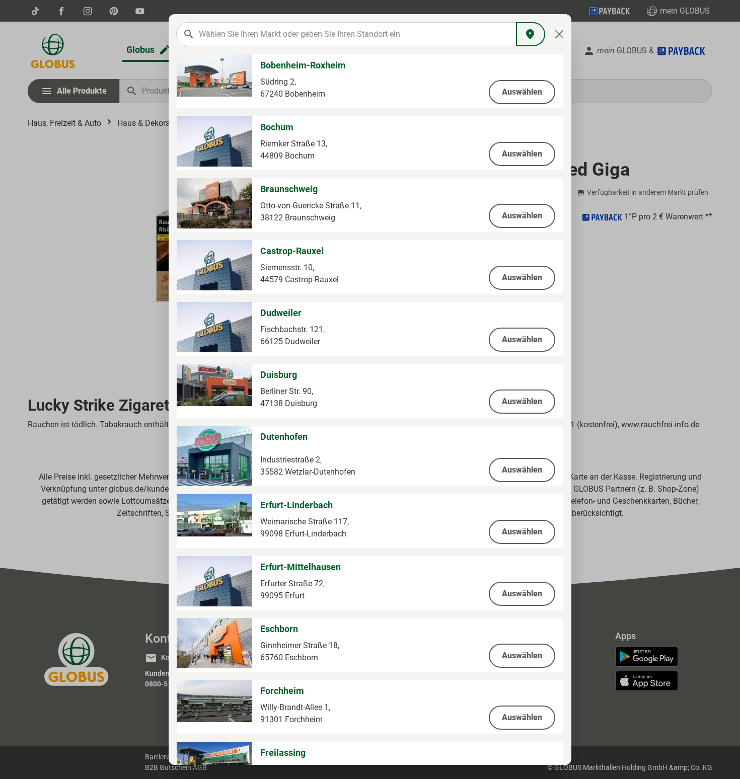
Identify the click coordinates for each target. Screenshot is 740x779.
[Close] (559, 34)
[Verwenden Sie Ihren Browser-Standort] (530, 34)
